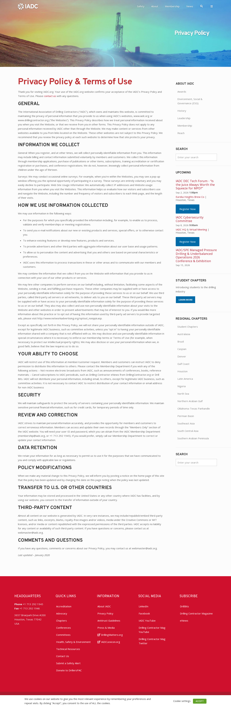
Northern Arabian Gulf (190, 401)
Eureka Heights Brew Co (190, 196)
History (181, 110)
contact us (50, 96)
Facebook (144, 613)
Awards (181, 91)
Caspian (181, 349)
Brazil (180, 341)
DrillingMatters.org (111, 634)
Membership (184, 125)
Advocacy (61, 613)
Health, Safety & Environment (73, 642)
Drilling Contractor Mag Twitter (152, 641)
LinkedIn (143, 606)
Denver (181, 356)
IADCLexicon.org (110, 642)
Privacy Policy (105, 613)
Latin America (185, 378)
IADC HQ (181, 229)
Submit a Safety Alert (68, 663)
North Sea (183, 393)
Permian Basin (185, 416)
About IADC (104, 606)
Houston (182, 371)
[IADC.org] (28, 6)
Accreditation (63, 606)
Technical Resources (68, 649)
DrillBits (184, 606)
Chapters (61, 620)
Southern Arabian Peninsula (193, 438)
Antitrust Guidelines (108, 620)
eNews (184, 620)
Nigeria (181, 386)
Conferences (63, 627)
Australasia (183, 334)
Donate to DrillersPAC (69, 670)
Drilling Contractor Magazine (196, 613)
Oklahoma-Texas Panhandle (193, 408)
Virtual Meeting (198, 229)
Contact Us (62, 656)
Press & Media (106, 627)
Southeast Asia (186, 423)
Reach (180, 133)
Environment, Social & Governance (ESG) (189, 101)
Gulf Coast (183, 364)
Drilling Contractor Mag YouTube (152, 630)
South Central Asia (187, 431)
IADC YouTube (147, 620)
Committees (63, 634)
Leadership (183, 118)
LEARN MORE (185, 299)
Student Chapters (187, 326)
